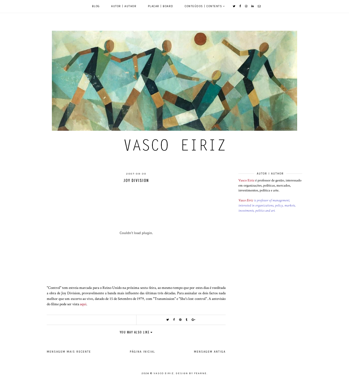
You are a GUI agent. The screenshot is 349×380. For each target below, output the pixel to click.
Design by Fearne (191, 373)
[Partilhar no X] (167, 319)
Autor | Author (123, 6)
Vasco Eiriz (246, 180)
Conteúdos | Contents (203, 6)
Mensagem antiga (210, 351)
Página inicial (142, 351)
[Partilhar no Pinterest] (180, 319)
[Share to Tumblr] (187, 319)
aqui (83, 304)
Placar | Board (160, 6)
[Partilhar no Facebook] (174, 319)
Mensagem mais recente (69, 351)
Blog (96, 6)
